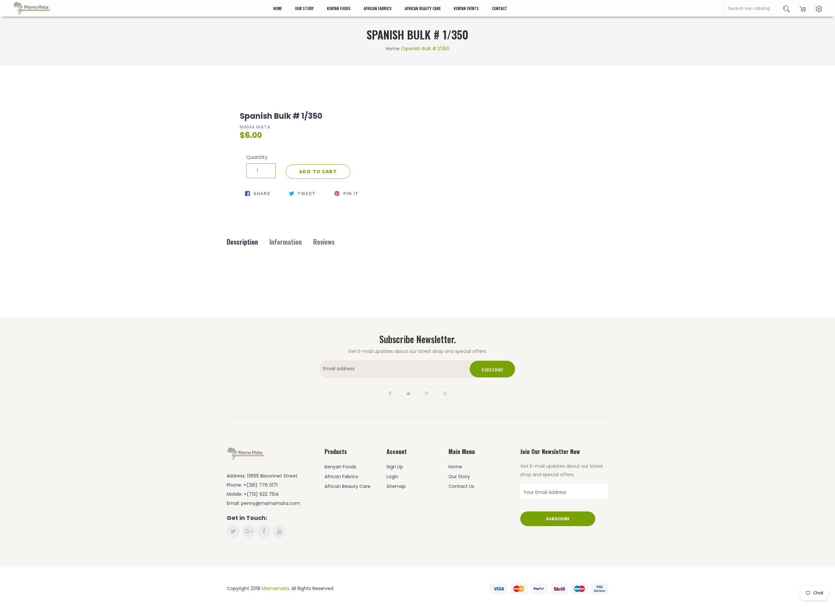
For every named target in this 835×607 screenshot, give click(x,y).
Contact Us (461, 486)
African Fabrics (378, 8)
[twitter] (408, 392)
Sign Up (395, 466)
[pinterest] (426, 392)
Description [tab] (242, 242)
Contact (499, 8)
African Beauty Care (423, 8)
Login (392, 476)
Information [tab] (285, 242)
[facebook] (390, 392)
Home (277, 8)
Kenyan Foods (339, 8)
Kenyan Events (466, 8)
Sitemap (396, 486)
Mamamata (275, 588)
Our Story (304, 8)
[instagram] (445, 392)
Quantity (256, 157)
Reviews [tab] (324, 242)
